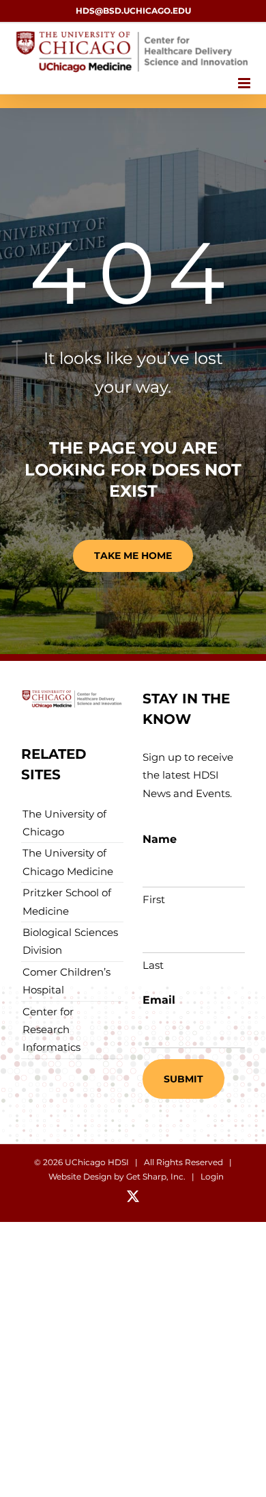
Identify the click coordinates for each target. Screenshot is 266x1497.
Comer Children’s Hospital (66, 980)
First (154, 899)
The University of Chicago (64, 822)
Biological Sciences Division (70, 941)
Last (153, 965)
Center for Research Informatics (51, 1029)
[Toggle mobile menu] (245, 83)
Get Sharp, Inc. (156, 1176)
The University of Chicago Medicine (68, 861)
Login (212, 1176)
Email (159, 999)
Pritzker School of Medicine (67, 901)
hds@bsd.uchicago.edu (133, 10)
